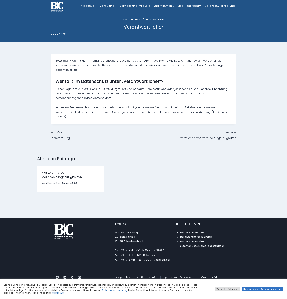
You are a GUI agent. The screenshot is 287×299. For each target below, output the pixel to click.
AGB (214, 277)
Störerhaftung (60, 135)
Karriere (154, 277)
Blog (180, 6)
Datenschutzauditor (192, 241)
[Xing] (72, 277)
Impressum (194, 6)
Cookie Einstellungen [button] (227, 289)
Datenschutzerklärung (220, 6)
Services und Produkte (135, 6)
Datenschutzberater (193, 232)
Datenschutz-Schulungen (196, 237)
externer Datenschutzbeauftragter (202, 246)
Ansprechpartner (126, 277)
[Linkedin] (65, 277)
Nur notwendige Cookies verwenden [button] (262, 289)
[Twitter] (57, 277)
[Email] (79, 277)
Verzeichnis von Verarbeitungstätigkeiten (208, 135)
